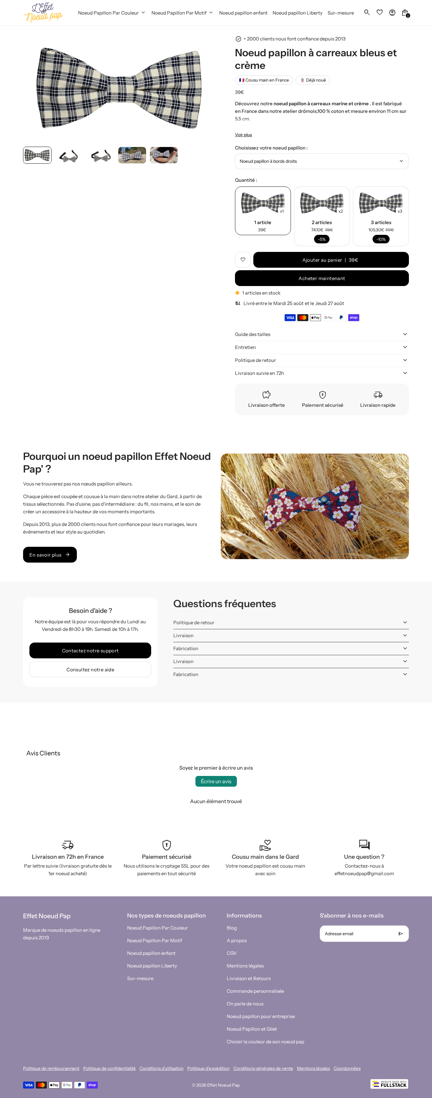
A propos (237, 940)
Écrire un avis (216, 781)
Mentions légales (245, 966)
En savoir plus (50, 554)
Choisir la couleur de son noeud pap (265, 1042)
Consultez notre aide (90, 670)
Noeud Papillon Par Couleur (157, 928)
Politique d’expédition (208, 1068)
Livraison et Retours (249, 978)
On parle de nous (245, 1004)
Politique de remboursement (51, 1068)
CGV (232, 953)
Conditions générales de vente (263, 1068)
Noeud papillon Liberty (152, 966)
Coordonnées (347, 1068)
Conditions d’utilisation (161, 1068)
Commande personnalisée (255, 991)
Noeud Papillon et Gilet (252, 1029)
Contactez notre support (90, 651)
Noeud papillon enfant (151, 953)
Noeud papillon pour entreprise (261, 1016)
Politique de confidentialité (109, 1068)
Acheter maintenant (322, 278)
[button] (37, 155)
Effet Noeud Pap (223, 1085)
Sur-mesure (140, 978)
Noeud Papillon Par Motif (154, 940)
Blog (232, 928)
